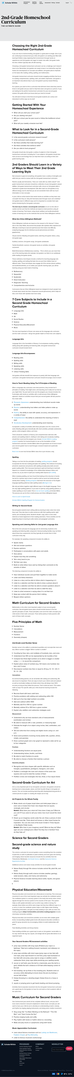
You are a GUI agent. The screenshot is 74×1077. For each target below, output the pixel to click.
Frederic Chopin (19, 1035)
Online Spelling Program (25, 1048)
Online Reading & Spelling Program (25, 1050)
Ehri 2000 (52, 473)
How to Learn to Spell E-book (21, 497)
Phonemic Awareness (21, 402)
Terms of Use (69, 1070)
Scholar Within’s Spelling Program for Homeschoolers (28, 500)
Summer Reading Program (25, 1046)
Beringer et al (47, 483)
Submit (69, 1048)
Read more (15, 451)
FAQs (20, 1061)
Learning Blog (39, 1048)
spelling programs (47, 461)
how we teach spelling (42, 491)
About (37, 1046)
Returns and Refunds (43, 1070)
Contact (58, 3)
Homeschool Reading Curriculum (24, 1055)
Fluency (16, 412)
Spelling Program (34, 2)
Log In (67, 3)
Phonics (16, 407)
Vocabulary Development (22, 423)
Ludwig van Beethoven (49, 1032)
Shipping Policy (53, 1070)
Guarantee (21, 1063)
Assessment (48, 3)
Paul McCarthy (33, 1035)
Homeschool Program (27, 2)
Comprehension (19, 418)
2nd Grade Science (34, 859)
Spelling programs (31, 481)
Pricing (53, 3)
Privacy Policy (61, 1070)
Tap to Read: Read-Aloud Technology (25, 1058)
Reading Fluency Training (25, 1053)
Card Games (41, 2)
